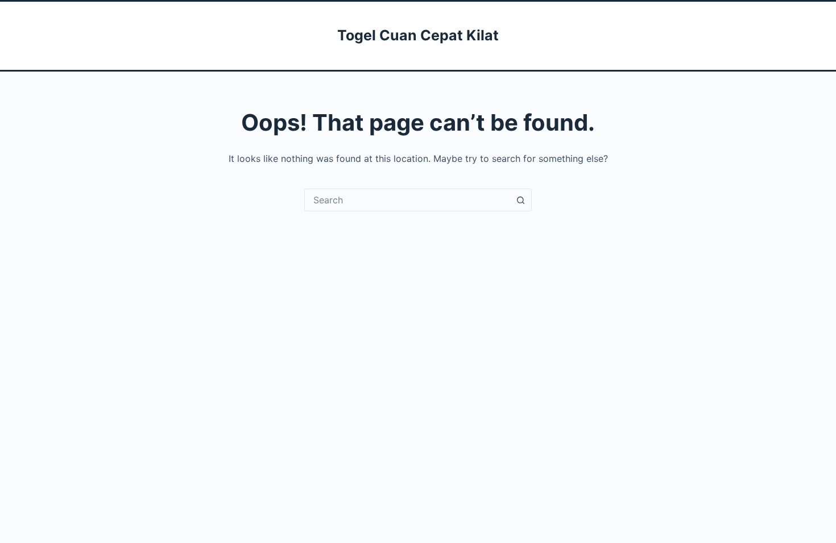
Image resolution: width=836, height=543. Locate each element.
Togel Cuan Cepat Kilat (418, 35)
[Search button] (520, 200)
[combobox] (407, 200)
